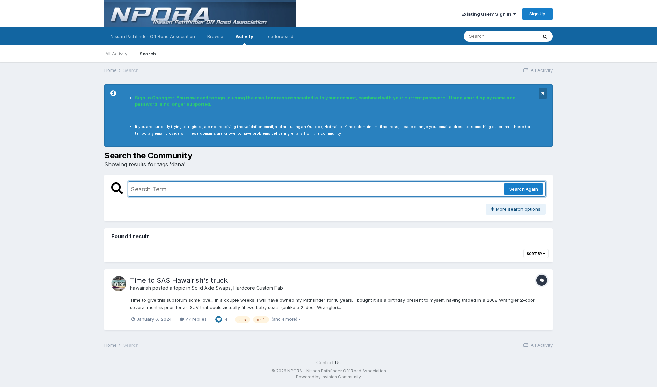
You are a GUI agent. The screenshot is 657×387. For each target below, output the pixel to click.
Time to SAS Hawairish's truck (179, 280)
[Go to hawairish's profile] (118, 283)
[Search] (545, 36)
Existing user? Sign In (487, 14)
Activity (244, 36)
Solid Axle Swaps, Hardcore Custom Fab (237, 288)
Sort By (535, 253)
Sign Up (537, 13)
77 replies (195, 319)
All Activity (116, 53)
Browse (215, 36)
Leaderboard (279, 36)
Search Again (523, 189)
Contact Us (328, 362)
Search (148, 53)
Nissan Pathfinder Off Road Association (153, 36)
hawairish (140, 288)
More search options (517, 209)
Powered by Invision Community (328, 376)
